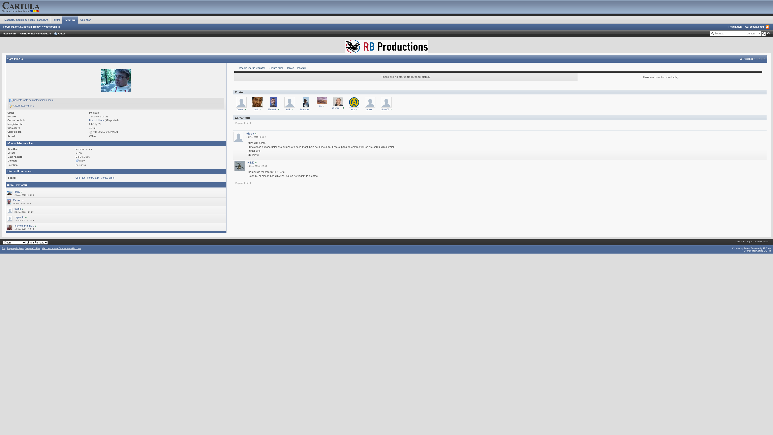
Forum (56, 20)
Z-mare (240, 109)
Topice (290, 68)
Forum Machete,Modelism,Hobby (22, 26)
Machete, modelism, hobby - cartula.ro (26, 20)
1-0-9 (256, 109)
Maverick (272, 109)
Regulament (735, 26)
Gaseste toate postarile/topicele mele (33, 100)
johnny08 (385, 109)
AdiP (288, 109)
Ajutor (61, 33)
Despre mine (276, 68)
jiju (320, 106)
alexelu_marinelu (24, 225)
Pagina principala (15, 248)
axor (353, 109)
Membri (70, 20)
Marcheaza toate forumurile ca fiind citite (61, 248)
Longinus (304, 109)
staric (17, 208)
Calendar (85, 20)
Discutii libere (96, 120)
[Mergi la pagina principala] (40, 6)
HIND (250, 162)
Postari (301, 68)
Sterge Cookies (32, 248)
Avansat (768, 33)
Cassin (17, 200)
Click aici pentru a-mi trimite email (95, 177)
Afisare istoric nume (23, 105)
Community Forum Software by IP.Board (751, 248)
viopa (250, 133)
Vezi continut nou (754, 26)
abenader (336, 108)
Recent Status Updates (252, 68)
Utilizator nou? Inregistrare (35, 33)
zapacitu (19, 217)
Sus (3, 248)
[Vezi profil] (22, 191)
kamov (369, 109)
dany (17, 191)
